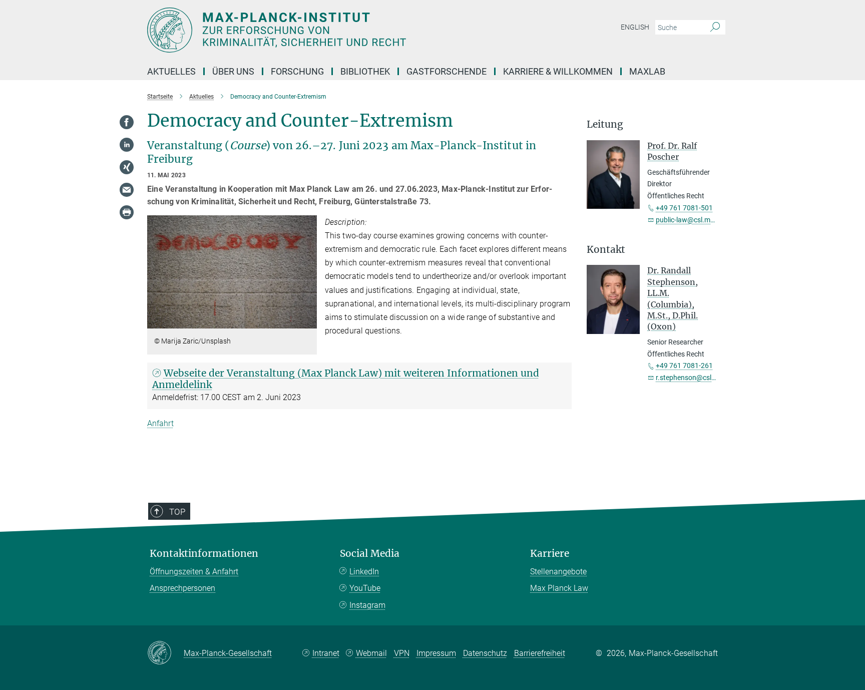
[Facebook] (126, 122)
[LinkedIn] (126, 144)
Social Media (369, 553)
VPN (401, 653)
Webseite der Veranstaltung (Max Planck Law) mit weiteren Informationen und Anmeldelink (345, 379)
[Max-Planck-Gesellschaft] (165, 653)
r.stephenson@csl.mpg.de (696, 378)
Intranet (325, 653)
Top (177, 512)
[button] (308, 321)
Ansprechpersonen (182, 588)
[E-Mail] (126, 189)
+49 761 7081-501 (684, 208)
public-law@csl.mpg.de (692, 220)
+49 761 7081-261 (684, 366)
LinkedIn (364, 571)
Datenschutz (485, 653)
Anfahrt (160, 423)
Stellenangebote (558, 571)
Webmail (371, 653)
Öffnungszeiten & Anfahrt (194, 571)
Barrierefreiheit (539, 653)
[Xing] (126, 167)
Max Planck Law (559, 588)
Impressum (436, 653)
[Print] (126, 212)
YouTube (364, 588)
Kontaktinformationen (204, 553)
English (635, 27)
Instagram (367, 605)
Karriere (549, 553)
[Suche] (715, 28)
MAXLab (647, 71)
